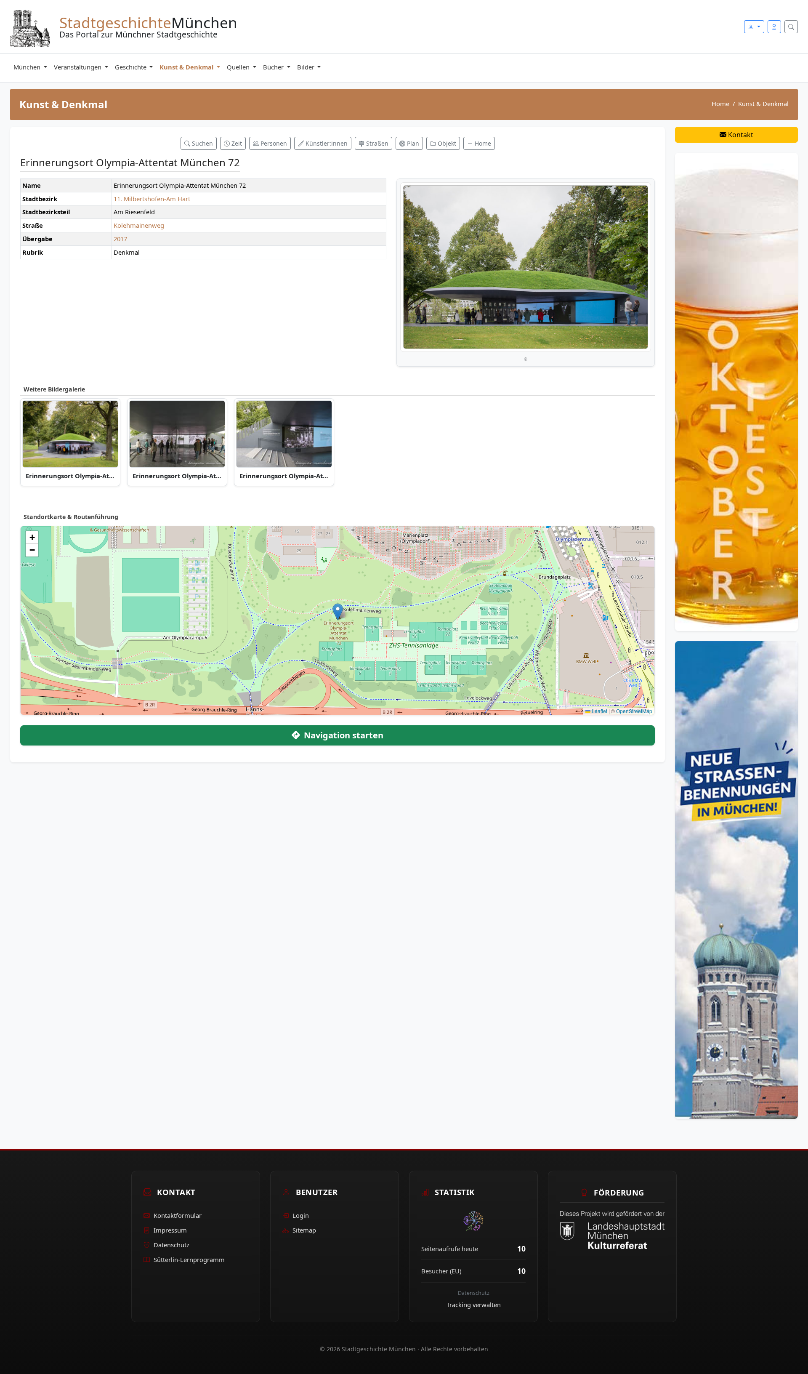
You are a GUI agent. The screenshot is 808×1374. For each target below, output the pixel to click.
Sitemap (304, 1230)
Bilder (306, 67)
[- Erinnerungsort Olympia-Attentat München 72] (70, 434)
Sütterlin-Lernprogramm (189, 1259)
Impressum (170, 1230)
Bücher (274, 67)
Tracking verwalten (474, 1304)
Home (720, 103)
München (27, 67)
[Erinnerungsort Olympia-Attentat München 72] (525, 267)
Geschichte (131, 67)
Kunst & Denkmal (187, 67)
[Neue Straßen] (736, 879)
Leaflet (598, 710)
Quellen (239, 67)
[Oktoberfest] (736, 391)
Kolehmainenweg (139, 225)
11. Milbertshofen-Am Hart (152, 198)
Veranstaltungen (78, 67)
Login (300, 1216)
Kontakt (739, 134)
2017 (120, 238)
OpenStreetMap (634, 710)
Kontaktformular (178, 1216)
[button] (337, 611)
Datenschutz (171, 1245)
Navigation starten (342, 735)
